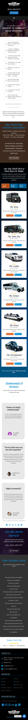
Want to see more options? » (14, 371)
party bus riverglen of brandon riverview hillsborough (13, 579)
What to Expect (19, 687)
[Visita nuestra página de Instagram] (9, 525)
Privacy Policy (18, 684)
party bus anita (13, 612)
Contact (17, 681)
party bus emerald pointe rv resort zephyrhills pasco (13, 599)
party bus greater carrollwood (13, 620)
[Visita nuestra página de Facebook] (6, 525)
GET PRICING (14, 12)
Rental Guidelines (7, 687)
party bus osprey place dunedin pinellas (13, 605)
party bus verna (13, 589)
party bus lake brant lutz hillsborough (14, 616)
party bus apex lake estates (13, 594)
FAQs (16, 678)
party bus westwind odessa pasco (13, 623)
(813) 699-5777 (14, 9)
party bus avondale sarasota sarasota (13, 591)
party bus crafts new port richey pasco (13, 626)
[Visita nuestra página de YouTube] (18, 525)
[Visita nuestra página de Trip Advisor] (15, 525)
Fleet (4, 681)
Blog (4, 684)
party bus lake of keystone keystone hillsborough (13, 631)
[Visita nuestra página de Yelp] (12, 525)
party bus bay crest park (13, 609)
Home (4, 678)
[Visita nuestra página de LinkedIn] (21, 525)
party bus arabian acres (13, 586)
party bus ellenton (13, 583)
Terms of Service (7, 690)
